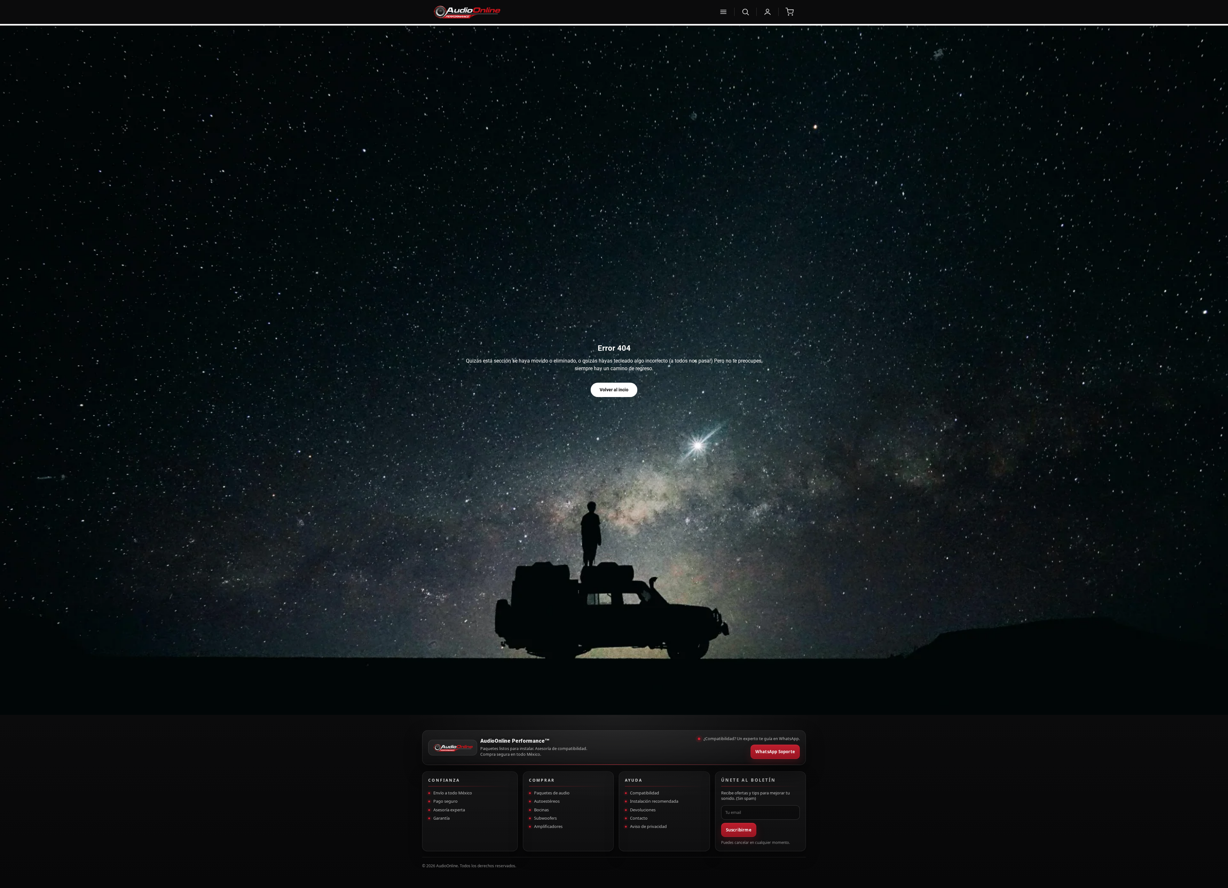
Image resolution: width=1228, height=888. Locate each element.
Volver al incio (614, 389)
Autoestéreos (547, 801)
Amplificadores (548, 826)
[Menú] (723, 12)
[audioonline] (572, 11)
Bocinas (541, 809)
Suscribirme (739, 830)
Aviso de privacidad (648, 826)
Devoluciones (643, 809)
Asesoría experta (449, 809)
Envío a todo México (452, 792)
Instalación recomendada (654, 801)
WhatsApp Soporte (775, 751)
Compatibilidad (644, 792)
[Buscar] (745, 12)
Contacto (639, 818)
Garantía (441, 818)
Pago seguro (445, 801)
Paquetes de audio (552, 792)
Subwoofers (545, 818)
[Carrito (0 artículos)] (790, 12)
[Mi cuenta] (767, 12)
